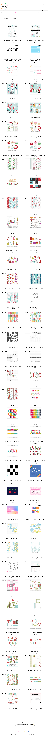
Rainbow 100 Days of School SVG (35, 519)
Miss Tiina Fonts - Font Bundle (35, 480)
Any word (11, 13)
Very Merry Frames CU (35, 614)
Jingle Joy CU (35, 385)
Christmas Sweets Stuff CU (13, 193)
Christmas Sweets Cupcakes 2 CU (35, 155)
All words (4, 13)
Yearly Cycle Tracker (35, 708)
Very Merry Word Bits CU (35, 689)
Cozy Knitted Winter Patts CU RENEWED (12, 308)
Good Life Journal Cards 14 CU (35, 366)
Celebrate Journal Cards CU (35, 79)
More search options (42, 12)
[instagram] (19, 732)
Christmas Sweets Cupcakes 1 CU (12, 155)
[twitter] (25, 732)
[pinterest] (22, 732)
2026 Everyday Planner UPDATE (13, 41)
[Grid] (21, 21)
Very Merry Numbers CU (35, 651)
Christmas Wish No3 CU (35, 250)
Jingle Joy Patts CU (12, 404)
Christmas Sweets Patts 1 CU (12, 174)
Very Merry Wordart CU (13, 708)
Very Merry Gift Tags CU (13, 633)
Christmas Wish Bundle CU (12, 232)
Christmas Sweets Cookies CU (35, 136)
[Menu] (46, 4)
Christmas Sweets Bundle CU (12, 136)
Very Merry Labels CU (35, 633)
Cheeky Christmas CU (35, 117)
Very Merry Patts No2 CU (12, 689)
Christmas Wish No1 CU (35, 232)
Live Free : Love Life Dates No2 (12, 423)
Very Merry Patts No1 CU (35, 670)
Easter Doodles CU (35, 307)
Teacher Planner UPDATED (35, 576)
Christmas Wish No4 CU (12, 269)
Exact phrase (19, 13)
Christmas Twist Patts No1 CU (12, 213)
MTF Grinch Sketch (12, 500)
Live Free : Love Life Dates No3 (35, 423)
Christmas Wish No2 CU (12, 250)
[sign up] (27, 732)
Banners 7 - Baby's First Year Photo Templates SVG (12, 60)
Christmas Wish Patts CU (12, 288)
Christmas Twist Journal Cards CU (35, 193)
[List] (24, 21)
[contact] (29, 732)
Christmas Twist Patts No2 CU (35, 213)
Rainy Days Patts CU (12, 557)
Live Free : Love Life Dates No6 (12, 460)
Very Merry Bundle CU (35, 595)
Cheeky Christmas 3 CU (35, 98)
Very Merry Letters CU (12, 651)
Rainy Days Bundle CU (12, 538)
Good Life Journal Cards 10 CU (35, 347)
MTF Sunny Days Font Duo (35, 500)
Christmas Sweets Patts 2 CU (35, 174)
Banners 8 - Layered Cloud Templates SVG (35, 60)
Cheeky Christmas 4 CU (12, 117)
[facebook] (20, 732)
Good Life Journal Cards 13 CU (13, 366)
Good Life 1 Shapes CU (12, 347)
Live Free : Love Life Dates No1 (35, 404)
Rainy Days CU (35, 538)
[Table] (26, 21)
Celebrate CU (13, 79)
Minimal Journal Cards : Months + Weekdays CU (13, 481)
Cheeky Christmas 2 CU (12, 98)
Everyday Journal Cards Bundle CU (35, 328)
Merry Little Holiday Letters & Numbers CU (35, 461)
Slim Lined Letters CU (35, 557)
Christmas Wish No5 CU (35, 269)
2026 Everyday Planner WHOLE (35, 41)
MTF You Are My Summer (13, 519)
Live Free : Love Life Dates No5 (35, 441)
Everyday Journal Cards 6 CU (12, 327)
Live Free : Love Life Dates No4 (12, 441)
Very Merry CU (12, 614)
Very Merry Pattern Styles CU (12, 670)
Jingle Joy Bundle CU (12, 385)
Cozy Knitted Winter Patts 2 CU (35, 288)
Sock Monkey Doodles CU (12, 576)
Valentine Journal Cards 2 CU (12, 595)
